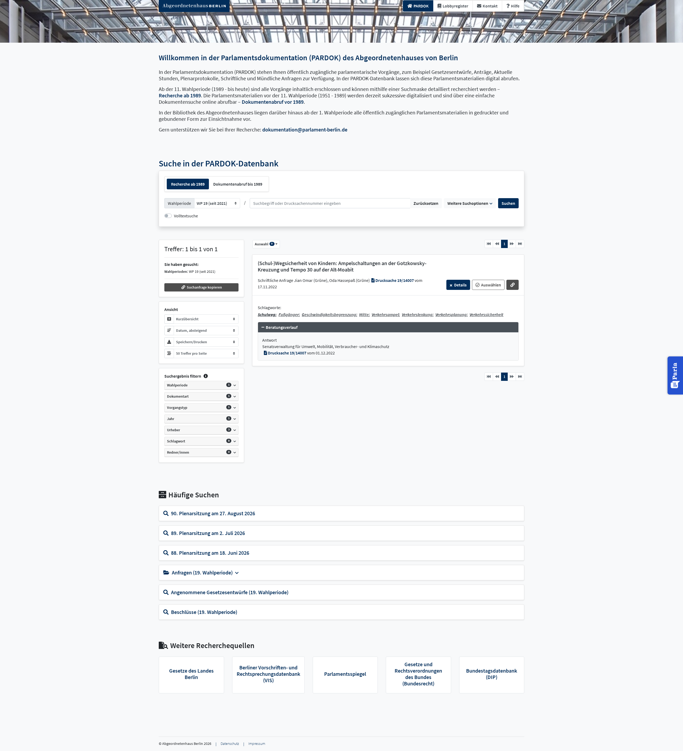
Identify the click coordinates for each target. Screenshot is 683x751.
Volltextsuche (186, 215)
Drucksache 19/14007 (394, 280)
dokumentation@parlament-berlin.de (304, 129)
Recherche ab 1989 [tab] (188, 184)
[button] (201, 287)
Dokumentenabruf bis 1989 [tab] (237, 184)
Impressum (256, 743)
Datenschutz (230, 743)
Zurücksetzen (426, 203)
